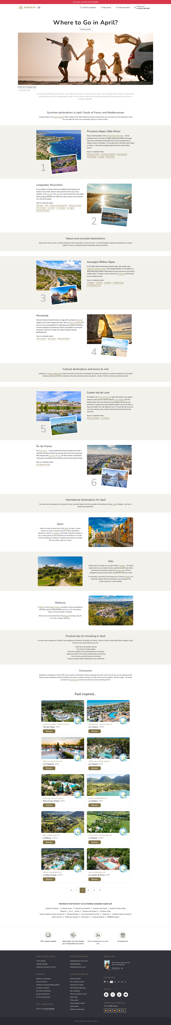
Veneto (127, 577)
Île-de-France (43, 451)
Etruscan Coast (119, 570)
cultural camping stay (54, 373)
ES (115, 982)
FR (118, 982)
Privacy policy (74, 1000)
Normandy (79, 320)
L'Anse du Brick (41, 338)
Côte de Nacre (52, 338)
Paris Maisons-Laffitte (43, 464)
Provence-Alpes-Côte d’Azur (115, 136)
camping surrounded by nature (96, 269)
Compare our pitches (42, 988)
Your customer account (77, 982)
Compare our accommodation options (47, 985)
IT (125, 982)
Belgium (66, 616)
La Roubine (107, 283)
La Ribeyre (99, 283)
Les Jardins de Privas (94, 285)
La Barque (101, 157)
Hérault (49, 194)
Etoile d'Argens (91, 157)
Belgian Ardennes (55, 607)
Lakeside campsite (42, 964)
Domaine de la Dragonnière (58, 205)
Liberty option (74, 1006)
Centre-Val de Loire (104, 397)
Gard (57, 194)
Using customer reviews (77, 1003)
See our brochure (41, 982)
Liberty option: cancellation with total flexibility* (85, 2)
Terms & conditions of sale (78, 994)
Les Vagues (70, 208)
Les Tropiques (61, 208)
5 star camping (40, 961)
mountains (121, 274)
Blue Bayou (40, 205)
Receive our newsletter (43, 979)
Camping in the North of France (46, 967)
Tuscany (122, 566)
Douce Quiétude (122, 154)
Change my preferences (77, 1009)
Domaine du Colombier (108, 154)
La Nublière (90, 283)
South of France (59, 117)
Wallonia (42, 607)
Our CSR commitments (43, 991)
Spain (66, 528)
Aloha (47, 205)
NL (108, 982)
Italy (114, 504)
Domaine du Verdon (93, 154)
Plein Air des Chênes (43, 210)
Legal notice (73, 997)
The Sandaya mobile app (77, 988)
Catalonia (56, 533)
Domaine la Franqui (75, 205)
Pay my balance (75, 991)
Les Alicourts (105, 418)
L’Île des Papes (41, 208)
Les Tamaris (51, 208)
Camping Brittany (75, 964)
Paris (59, 455)
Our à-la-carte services (43, 997)
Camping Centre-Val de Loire (79, 961)
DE (122, 982)
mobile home (74, 680)
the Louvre (52, 455)
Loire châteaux (119, 400)
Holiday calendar (85, 29)
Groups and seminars (42, 994)
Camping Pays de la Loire (78, 967)
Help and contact (75, 979)
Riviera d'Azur (110, 157)
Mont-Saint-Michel (76, 322)
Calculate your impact (76, 985)
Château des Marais (93, 418)
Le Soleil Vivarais (118, 283)
